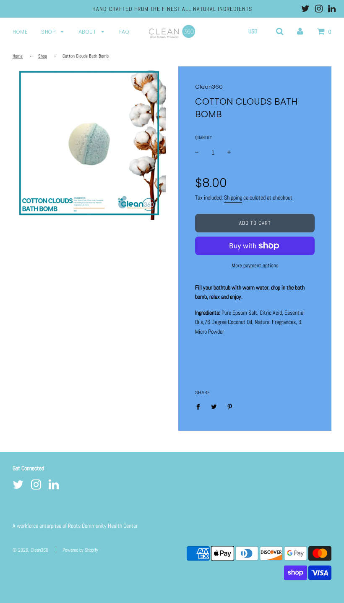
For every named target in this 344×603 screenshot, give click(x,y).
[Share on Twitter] (214, 405)
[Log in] (300, 31)
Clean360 (209, 87)
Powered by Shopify (80, 550)
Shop (49, 31)
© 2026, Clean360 (30, 550)
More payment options (255, 265)
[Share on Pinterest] (230, 405)
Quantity (203, 137)
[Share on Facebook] (200, 405)
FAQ (124, 31)
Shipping (233, 197)
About (88, 31)
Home (20, 31)
